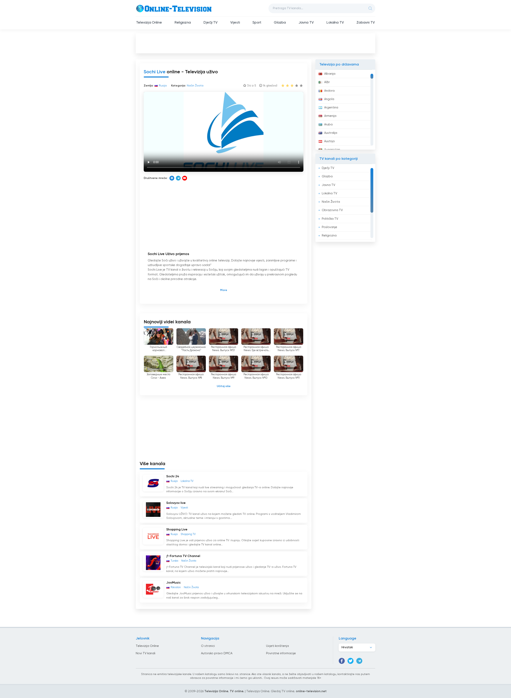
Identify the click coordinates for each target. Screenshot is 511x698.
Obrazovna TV (332, 210)
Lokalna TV (335, 22)
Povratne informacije (281, 653)
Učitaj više (224, 386)
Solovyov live (176, 503)
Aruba (328, 124)
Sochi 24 (172, 476)
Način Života (331, 201)
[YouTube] (184, 178)
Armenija (330, 115)
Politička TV (330, 218)
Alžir (327, 82)
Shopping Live (176, 529)
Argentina (331, 107)
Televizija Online (149, 22)
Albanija (329, 73)
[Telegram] (178, 178)
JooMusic (173, 582)
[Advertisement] (255, 43)
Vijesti (235, 22)
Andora (329, 90)
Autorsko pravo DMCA (216, 653)
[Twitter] (351, 661)
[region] (345, 110)
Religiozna (182, 22)
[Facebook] (342, 661)
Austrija (329, 141)
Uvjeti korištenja (277, 645)
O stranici (208, 645)
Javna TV (306, 22)
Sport (257, 22)
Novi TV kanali (145, 653)
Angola (329, 99)
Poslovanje (329, 227)
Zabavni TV (366, 22)
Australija (330, 132)
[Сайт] (171, 178)
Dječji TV (210, 22)
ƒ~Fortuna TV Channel (183, 556)
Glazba (280, 22)
